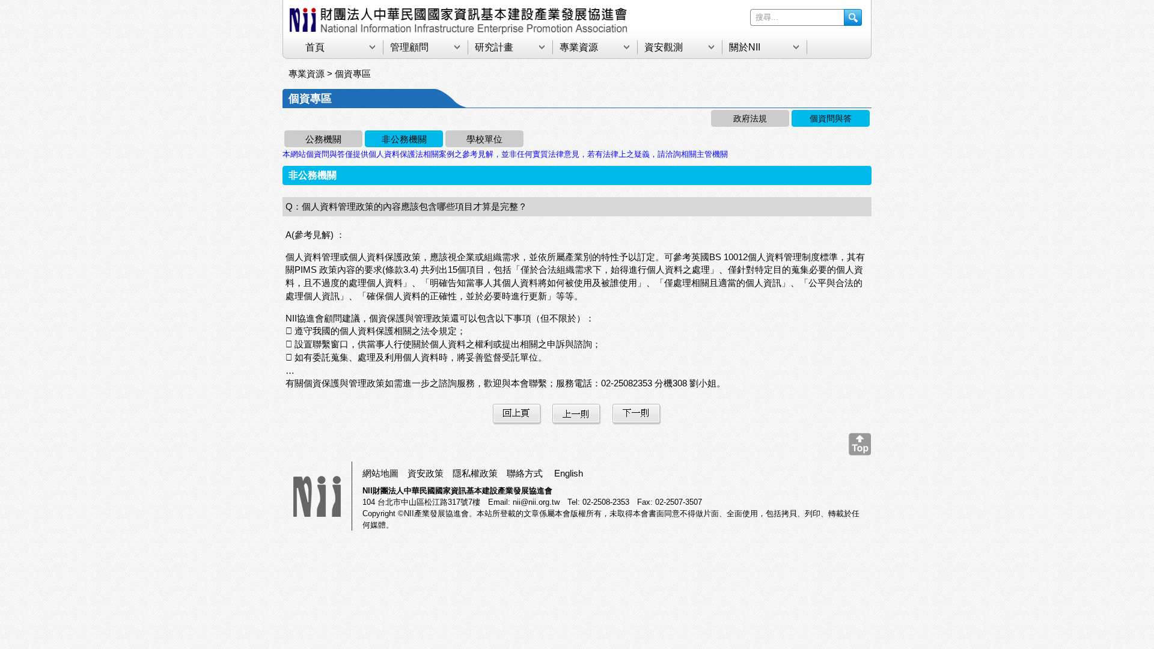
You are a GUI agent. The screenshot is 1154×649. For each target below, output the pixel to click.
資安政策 (426, 473)
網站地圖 (380, 473)
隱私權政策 (475, 473)
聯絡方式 (525, 473)
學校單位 (484, 139)
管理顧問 (409, 47)
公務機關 (323, 139)
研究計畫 (494, 47)
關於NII (744, 47)
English (568, 473)
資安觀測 (663, 47)
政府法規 (750, 118)
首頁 (315, 47)
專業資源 (579, 47)
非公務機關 (404, 139)
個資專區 (353, 74)
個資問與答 (831, 118)
